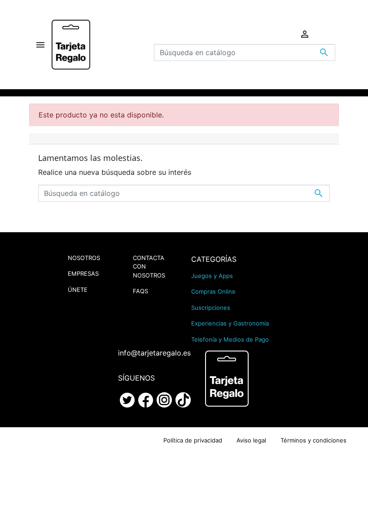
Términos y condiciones (313, 440)
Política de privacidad (192, 440)
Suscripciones (210, 307)
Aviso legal (251, 440)
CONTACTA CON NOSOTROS (149, 266)
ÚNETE (78, 289)
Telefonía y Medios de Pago (230, 339)
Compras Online (213, 291)
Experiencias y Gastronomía (230, 323)
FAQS (140, 291)
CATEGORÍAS (214, 259)
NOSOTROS (84, 257)
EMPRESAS (83, 273)
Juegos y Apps (212, 275)
